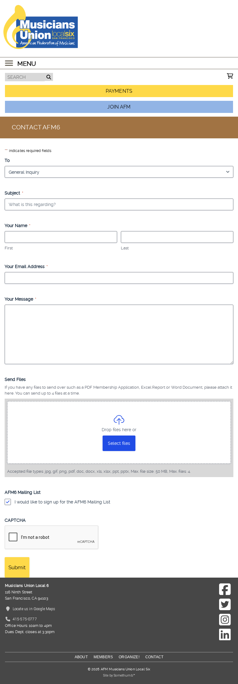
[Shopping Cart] (230, 77)
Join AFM (118, 107)
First (9, 248)
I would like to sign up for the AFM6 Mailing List (62, 501)
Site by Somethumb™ (119, 675)
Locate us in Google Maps (34, 609)
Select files (119, 443)
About (81, 657)
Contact (154, 657)
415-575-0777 (25, 619)
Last (125, 248)
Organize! (129, 657)
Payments (119, 91)
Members (103, 657)
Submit (17, 567)
